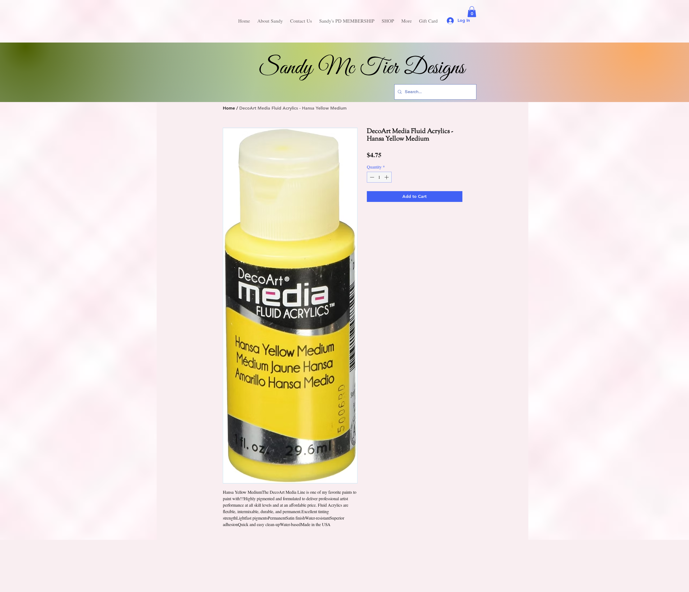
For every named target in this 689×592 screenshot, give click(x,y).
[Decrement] (371, 177)
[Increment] (387, 177)
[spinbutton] (379, 177)
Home (229, 108)
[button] (471, 11)
